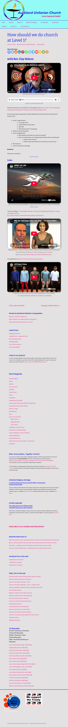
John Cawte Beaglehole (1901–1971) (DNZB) (20, 667)
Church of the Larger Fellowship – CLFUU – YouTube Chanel (24, 584)
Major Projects (15, 419)
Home (3, 22)
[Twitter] (12, 51)
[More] (47, 51)
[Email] (43, 51)
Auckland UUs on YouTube (15, 565)
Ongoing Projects (15, 422)
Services (11, 22)
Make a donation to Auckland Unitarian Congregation (23, 319)
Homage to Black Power (51, 305)
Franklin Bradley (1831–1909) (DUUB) (18, 647)
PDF (27, 491)
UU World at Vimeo (14, 617)
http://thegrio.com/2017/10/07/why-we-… (39, 255)
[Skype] (29, 51)
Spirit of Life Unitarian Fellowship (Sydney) (20, 601)
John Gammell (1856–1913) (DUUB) (18, 669)
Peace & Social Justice (15, 417)
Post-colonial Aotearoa (15, 344)
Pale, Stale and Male (15, 305)
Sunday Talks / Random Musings (26, 44)
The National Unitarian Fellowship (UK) (19, 606)
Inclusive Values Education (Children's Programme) (22, 403)
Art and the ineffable (14, 347)
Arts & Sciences (13, 387)
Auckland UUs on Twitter (15, 562)
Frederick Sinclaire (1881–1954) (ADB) (19, 650)
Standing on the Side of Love (16, 427)
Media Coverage (13, 408)
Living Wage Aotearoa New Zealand (18, 406)
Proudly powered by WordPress (16, 723)
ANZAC (11, 381)
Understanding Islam (14, 435)
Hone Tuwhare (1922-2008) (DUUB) (18, 661)
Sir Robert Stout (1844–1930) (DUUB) (18, 680)
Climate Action (13, 392)
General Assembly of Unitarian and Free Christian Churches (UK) (25, 587)
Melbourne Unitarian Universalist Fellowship (20, 595)
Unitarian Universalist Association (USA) (19, 609)
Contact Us (13, 26)
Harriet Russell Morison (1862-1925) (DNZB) (20, 656)
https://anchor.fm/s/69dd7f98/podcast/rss (35, 362)
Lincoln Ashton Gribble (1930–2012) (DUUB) (20, 672)
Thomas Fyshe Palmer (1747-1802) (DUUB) (20, 683)
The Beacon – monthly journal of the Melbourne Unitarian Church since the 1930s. (30, 545)
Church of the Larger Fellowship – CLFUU (19, 582)
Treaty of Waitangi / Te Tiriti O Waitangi (19, 433)
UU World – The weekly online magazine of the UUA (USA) (24, 615)
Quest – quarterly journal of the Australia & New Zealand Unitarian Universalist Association (32, 542)
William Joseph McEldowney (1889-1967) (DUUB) (21, 686)
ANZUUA (11, 384)
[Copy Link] (40, 51)
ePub (31, 491)
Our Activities (44, 22)
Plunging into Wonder (14, 333)
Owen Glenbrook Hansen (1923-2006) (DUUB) (20, 675)
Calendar (4, 26)
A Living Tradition (13, 378)
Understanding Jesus (14, 438)
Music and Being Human (15, 339)
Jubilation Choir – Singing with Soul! (18, 336)
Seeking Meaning (13, 341)
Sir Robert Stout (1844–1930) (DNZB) (18, 677)
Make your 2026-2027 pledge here (18, 316)
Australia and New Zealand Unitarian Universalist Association (25, 576)
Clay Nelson (41, 44)
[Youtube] (36, 51)
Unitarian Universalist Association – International (21, 441)
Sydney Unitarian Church (15, 604)
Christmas (11, 389)
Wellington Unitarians (14, 620)
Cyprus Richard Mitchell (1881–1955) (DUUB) (20, 645)
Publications (55, 22)
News (10, 414)
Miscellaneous (13, 411)
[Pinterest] (22, 51)
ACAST (11, 468)
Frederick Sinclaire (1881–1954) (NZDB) (19, 653)
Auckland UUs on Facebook (16, 559)
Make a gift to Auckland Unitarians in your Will (20, 322)
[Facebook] (9, 51)
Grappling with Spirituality (16, 400)
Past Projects (14, 424)
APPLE (53, 466)
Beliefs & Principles (31, 22)
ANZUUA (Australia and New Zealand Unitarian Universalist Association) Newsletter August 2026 (34, 540)
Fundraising (12, 397)
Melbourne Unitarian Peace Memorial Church (20, 593)
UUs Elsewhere (25, 26)
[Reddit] (15, 51)
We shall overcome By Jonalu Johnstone (30, 259)
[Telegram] (33, 51)
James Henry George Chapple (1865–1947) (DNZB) (22, 664)
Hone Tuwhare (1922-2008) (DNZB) (18, 658)
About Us (19, 22)
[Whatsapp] (26, 51)
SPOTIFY (48, 466)
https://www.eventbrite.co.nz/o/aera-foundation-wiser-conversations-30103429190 (31, 460)
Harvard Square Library (15, 590)
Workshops (12, 443)
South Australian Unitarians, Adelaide (18, 598)
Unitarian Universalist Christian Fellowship (20, 612)
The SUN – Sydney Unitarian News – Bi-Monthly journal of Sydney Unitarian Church (30, 548)
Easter (10, 395)
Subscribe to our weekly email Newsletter (26, 526)
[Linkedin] (19, 51)
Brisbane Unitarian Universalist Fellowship (20, 579)
